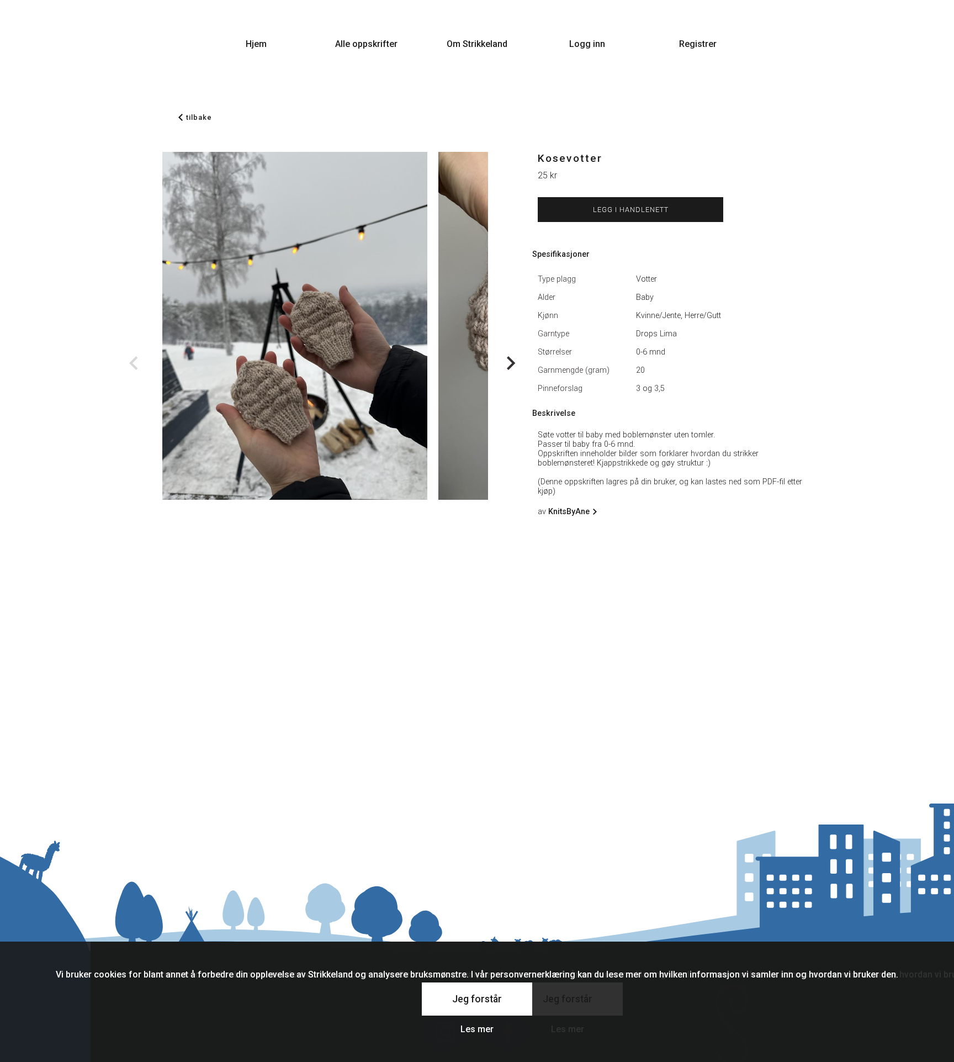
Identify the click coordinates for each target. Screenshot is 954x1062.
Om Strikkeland (477, 44)
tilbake (199, 117)
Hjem (256, 44)
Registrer (698, 44)
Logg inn (587, 44)
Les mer (477, 1029)
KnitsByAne (569, 511)
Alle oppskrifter (366, 44)
